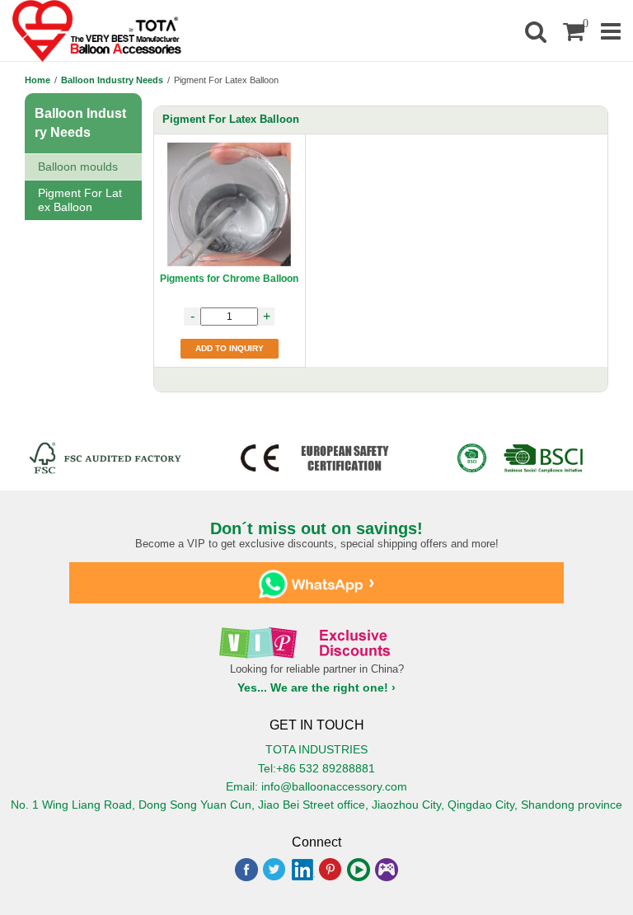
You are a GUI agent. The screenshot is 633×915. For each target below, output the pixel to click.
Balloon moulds (78, 166)
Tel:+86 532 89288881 (316, 768)
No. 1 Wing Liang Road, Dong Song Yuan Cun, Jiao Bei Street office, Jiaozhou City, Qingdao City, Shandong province (316, 804)
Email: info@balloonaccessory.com (316, 786)
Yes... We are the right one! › (316, 687)
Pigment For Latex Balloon (80, 200)
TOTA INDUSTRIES (316, 749)
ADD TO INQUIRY (229, 348)
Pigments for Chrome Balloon (229, 278)
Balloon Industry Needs (112, 80)
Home (37, 80)
